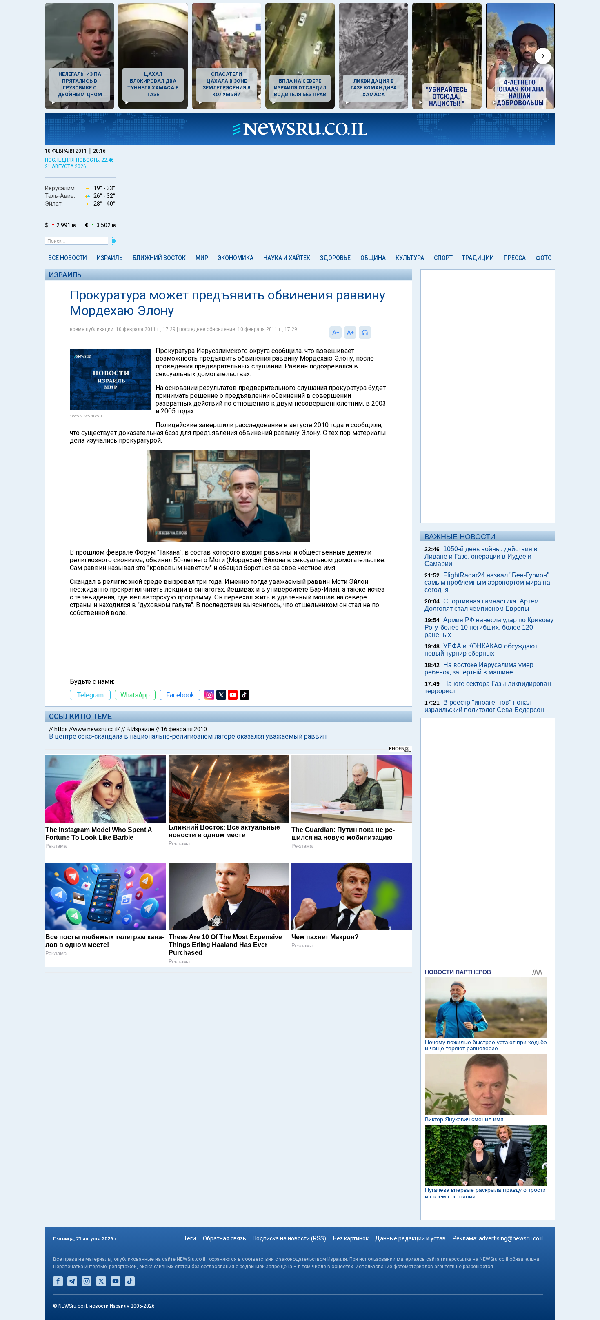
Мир (202, 258)
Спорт (443, 258)
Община (373, 258)
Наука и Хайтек (286, 258)
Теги (190, 1238)
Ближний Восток (159, 258)
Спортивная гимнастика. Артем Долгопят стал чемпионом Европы (481, 605)
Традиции (478, 258)
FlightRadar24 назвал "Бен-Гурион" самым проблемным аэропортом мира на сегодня (487, 582)
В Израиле (140, 729)
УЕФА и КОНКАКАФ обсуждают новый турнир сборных (481, 650)
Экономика (235, 258)
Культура (410, 258)
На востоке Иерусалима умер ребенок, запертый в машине (478, 668)
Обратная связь (224, 1238)
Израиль (110, 258)
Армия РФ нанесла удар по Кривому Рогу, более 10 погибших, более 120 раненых (488, 627)
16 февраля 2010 (184, 729)
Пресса (515, 258)
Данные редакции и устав (410, 1238)
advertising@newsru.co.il (511, 1238)
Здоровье (335, 258)
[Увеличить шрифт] (350, 332)
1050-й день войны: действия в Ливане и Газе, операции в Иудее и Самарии (481, 556)
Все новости (67, 258)
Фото (544, 258)
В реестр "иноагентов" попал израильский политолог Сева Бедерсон (484, 706)
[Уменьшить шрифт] (335, 332)
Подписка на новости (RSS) (289, 1238)
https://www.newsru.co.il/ (87, 729)
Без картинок (351, 1238)
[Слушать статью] (373, 332)
